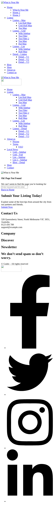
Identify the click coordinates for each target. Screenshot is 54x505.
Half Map (22, 51)
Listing (10, 18)
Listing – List (19, 46)
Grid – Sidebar (19, 152)
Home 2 (16, 12)
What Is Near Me (20, 10)
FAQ (20, 147)
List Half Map (24, 23)
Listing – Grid (19, 31)
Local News (12, 149)
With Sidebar (24, 33)
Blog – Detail (19, 162)
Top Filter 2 (23, 38)
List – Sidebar (19, 157)
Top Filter (22, 36)
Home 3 (16, 15)
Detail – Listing (20, 54)
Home (10, 7)
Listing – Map (19, 20)
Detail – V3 (23, 62)
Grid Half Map (25, 25)
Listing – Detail (20, 128)
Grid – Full (18, 154)
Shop (9, 67)
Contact (10, 167)
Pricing (16, 141)
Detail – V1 (23, 57)
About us (11, 70)
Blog (9, 64)
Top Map (22, 28)
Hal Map (22, 44)
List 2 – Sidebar (20, 160)
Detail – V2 (23, 59)
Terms (15, 144)
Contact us (12, 72)
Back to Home (7, 189)
